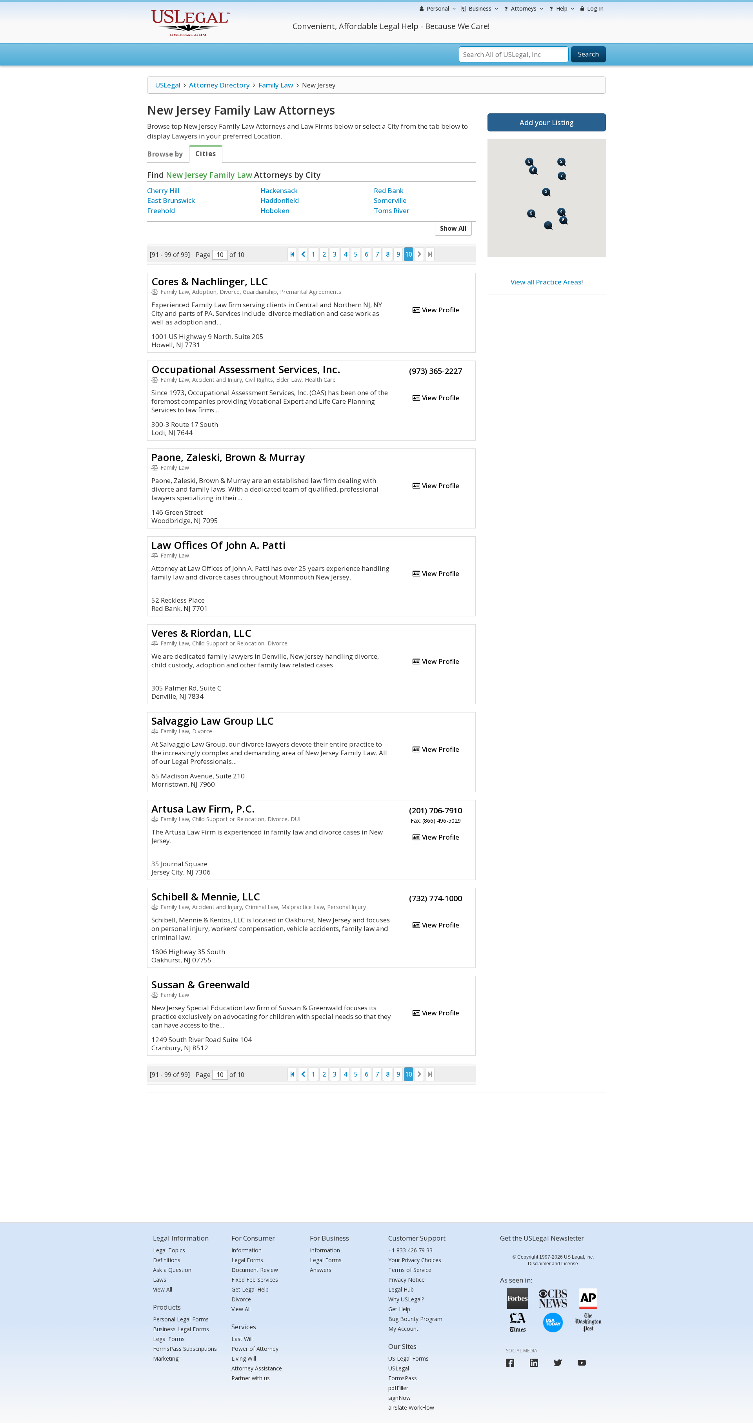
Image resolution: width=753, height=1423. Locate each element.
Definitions (166, 1260)
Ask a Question (172, 1270)
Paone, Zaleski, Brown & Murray (228, 457)
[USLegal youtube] (582, 1363)
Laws (159, 1279)
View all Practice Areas (546, 281)
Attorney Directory (219, 84)
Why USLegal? (406, 1299)
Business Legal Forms (181, 1329)
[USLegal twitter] (558, 1363)
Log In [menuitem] (595, 8)
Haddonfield (279, 200)
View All (162, 1289)
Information (246, 1250)
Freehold (161, 210)
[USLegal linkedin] (534, 1363)
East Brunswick (171, 200)
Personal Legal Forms (181, 1319)
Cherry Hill (163, 190)
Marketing (165, 1358)
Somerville (390, 200)
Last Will (242, 1339)
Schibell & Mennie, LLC (205, 896)
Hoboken (274, 210)
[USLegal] (189, 10)
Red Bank (389, 190)
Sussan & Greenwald (200, 984)
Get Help (399, 1309)
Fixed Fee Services (254, 1279)
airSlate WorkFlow (411, 1407)
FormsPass (402, 1378)
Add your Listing (547, 122)
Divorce (241, 1299)
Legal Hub (401, 1289)
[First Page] (292, 254)
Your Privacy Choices (414, 1260)
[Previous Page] (302, 254)
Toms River (391, 210)
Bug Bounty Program (415, 1319)
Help (561, 8)
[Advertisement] (546, 352)
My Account (403, 1328)
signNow (399, 1397)
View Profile (439, 309)
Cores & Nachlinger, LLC (209, 281)
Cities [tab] (205, 153)
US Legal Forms (408, 1358)
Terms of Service (409, 1270)
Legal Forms (169, 1339)
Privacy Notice (406, 1279)
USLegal (167, 84)
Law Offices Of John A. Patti (218, 545)
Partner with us (250, 1378)
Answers (320, 1270)
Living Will (243, 1358)
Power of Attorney (254, 1348)
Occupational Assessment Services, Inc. (245, 369)
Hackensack (279, 190)
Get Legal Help (250, 1289)
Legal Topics (169, 1250)
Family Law (275, 84)
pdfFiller (398, 1388)
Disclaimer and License (553, 1263)
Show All (453, 228)
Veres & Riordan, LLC (201, 633)
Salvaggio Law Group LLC (212, 721)
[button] (548, 225)
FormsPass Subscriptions (185, 1348)
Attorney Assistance (256, 1368)
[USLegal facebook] (510, 1363)
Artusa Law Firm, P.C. (203, 809)
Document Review (254, 1270)
